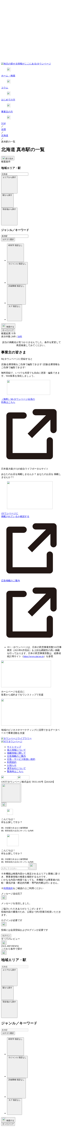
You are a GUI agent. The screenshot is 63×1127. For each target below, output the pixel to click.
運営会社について (16, 768)
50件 (19, 336)
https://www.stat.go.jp (33, 656)
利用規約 (11, 762)
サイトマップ (14, 747)
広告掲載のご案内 (16, 756)
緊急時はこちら (15, 771)
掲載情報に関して (16, 753)
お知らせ (11, 765)
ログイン (6, 936)
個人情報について (16, 750)
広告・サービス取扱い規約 (21, 759)
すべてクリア (8, 330)
